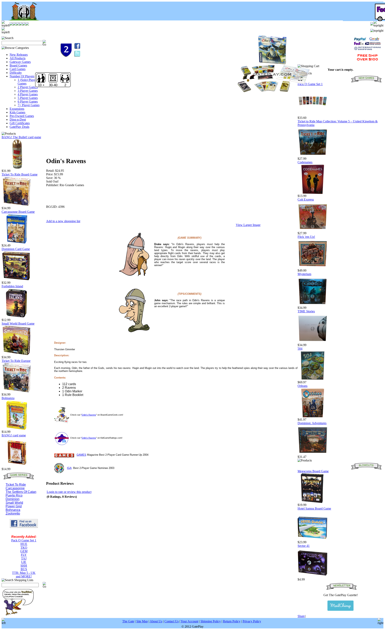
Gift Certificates (20, 123)
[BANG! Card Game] (17, 466)
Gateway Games (20, 62)
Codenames (305, 162)
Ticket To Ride (16, 484)
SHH (23, 565)
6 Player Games (28, 101)
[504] (313, 379)
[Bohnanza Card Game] (17, 429)
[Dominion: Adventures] (313, 454)
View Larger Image (248, 225)
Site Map (142, 621)
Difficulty (16, 72)
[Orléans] (313, 416)
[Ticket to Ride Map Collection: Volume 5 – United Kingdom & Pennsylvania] (313, 156)
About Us (156, 621)
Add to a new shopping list (63, 221)
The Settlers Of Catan (21, 492)
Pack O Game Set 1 (23, 540)
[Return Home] (22, 19)
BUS (24, 569)
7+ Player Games (29, 105)
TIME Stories (306, 311)
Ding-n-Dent (18, 119)
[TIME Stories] (313, 342)
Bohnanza (8, 398)
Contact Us (171, 621)
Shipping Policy (211, 621)
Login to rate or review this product (69, 492)
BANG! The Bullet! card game (21, 137)
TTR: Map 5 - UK (23, 572)
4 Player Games (28, 94)
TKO (23, 547)
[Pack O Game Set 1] (313, 115)
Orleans (302, 386)
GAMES (81, 454)
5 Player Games (28, 98)
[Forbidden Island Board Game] (17, 317)
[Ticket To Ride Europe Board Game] (17, 391)
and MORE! (24, 576)
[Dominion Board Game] (17, 280)
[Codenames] (313, 193)
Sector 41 (304, 545)
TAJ (23, 558)
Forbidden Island (12, 286)
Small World (14, 502)
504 (300, 348)
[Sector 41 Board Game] (313, 576)
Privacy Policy (252, 621)
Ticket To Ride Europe (16, 360)
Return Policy (231, 621)
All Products (17, 58)
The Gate (128, 621)
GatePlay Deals (19, 126)
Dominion (12, 499)
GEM (23, 551)
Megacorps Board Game (313, 471)
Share (301, 616)
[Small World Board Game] (17, 354)
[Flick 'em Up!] (313, 267)
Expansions (17, 108)
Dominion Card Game (16, 249)
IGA (69, 467)
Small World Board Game (18, 323)
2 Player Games (28, 87)
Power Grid (14, 506)
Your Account (189, 621)
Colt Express (306, 199)
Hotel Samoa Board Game (314, 508)
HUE (23, 544)
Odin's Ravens (89, 415)
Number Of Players (22, 76)
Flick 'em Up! (306, 236)
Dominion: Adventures (312, 423)
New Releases (19, 54)
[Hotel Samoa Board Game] (313, 539)
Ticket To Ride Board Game (19, 174)
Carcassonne (15, 488)
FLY (24, 554)
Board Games (18, 65)
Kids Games (17, 112)
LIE (23, 562)
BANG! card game (14, 435)
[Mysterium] (313, 305)
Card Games (17, 69)
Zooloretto (13, 513)
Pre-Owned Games (22, 116)
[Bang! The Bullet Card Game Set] (17, 168)
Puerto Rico (14, 495)
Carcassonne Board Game (18, 211)
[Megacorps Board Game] (313, 502)
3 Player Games (28, 90)
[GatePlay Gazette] (340, 606)
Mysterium (304, 274)
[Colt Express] (313, 230)
